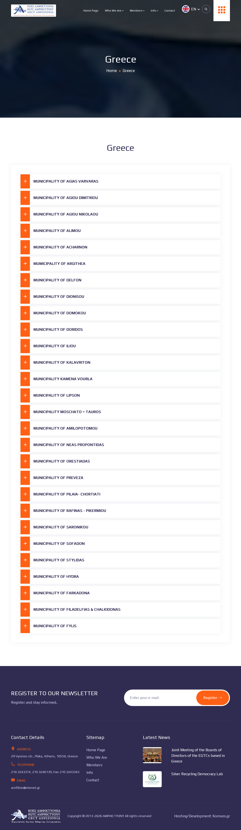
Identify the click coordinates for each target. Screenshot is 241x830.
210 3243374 (21, 772)
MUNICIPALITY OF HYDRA (56, 576)
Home (111, 70)
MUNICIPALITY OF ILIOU (54, 346)
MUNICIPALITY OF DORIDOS (58, 329)
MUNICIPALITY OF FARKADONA (61, 593)
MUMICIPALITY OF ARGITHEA (59, 263)
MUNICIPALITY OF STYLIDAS (58, 560)
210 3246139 (42, 772)
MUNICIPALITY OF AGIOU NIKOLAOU (65, 214)
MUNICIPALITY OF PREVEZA (58, 477)
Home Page (90, 10)
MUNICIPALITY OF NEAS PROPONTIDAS (68, 445)
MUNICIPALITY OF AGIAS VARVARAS (65, 181)
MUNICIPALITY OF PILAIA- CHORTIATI (66, 494)
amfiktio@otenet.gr (25, 788)
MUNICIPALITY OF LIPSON (56, 395)
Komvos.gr (221, 816)
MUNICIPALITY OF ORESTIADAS (61, 461)
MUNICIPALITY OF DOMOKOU (59, 313)
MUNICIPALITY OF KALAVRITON (61, 362)
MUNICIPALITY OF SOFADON (59, 543)
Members (136, 10)
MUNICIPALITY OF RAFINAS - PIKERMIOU (69, 510)
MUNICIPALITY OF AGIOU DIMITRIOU (65, 198)
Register (210, 697)
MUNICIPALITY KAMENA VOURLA (62, 379)
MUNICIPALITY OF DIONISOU (58, 296)
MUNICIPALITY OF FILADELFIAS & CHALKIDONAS (76, 609)
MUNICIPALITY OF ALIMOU (57, 230)
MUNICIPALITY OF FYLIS (54, 626)
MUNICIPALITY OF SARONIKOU (60, 527)
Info (154, 10)
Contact (170, 10)
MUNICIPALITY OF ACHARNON (60, 247)
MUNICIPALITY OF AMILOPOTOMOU (65, 428)
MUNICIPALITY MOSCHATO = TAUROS (67, 412)
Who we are (113, 10)
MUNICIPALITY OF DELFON (57, 280)
